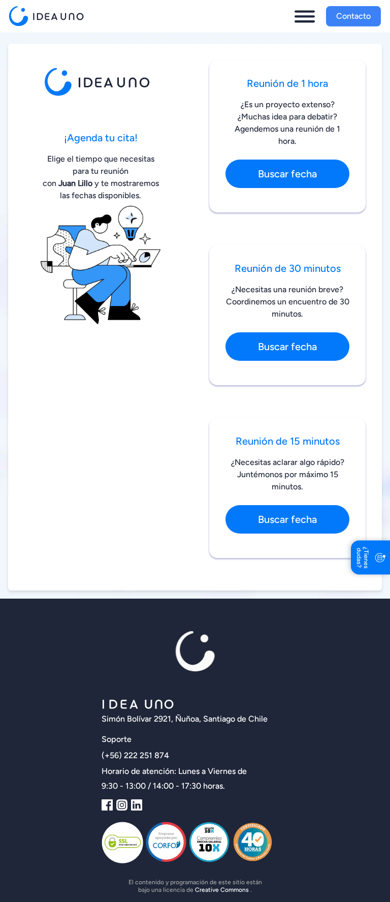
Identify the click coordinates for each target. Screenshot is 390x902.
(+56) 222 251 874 (135, 755)
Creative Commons (222, 889)
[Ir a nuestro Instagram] (121, 805)
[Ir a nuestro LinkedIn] (136, 805)
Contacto (353, 16)
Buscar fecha (287, 174)
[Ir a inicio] (48, 16)
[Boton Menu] (305, 16)
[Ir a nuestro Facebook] (107, 805)
